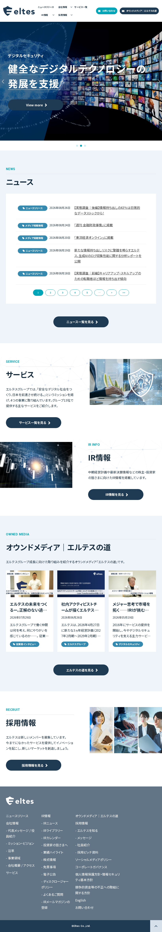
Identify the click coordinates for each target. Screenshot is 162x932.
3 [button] (62, 292)
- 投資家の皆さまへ (54, 845)
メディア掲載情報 (34, 225)
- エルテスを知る (86, 830)
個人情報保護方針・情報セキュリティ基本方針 (97, 877)
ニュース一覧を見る (80, 321)
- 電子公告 (48, 874)
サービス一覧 (81, 7)
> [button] (111, 292)
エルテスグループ (76, 644)
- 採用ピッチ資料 (86, 852)
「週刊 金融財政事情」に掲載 (93, 225)
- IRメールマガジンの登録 (55, 904)
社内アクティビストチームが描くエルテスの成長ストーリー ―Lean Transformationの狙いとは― (80, 607)
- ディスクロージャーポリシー (55, 884)
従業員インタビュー (26, 644)
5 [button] (87, 292)
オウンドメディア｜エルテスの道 (141, 10)
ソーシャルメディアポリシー (93, 859)
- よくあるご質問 (52, 894)
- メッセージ (83, 837)
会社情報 (62, 7)
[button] (77, 146)
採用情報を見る (32, 765)
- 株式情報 (48, 859)
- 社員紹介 (82, 845)
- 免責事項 (48, 866)
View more (34, 105)
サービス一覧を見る (32, 422)
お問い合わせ (108, 10)
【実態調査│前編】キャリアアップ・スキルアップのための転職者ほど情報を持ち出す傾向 (107, 276)
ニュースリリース (46, 7)
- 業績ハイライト (52, 852)
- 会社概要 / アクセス (20, 865)
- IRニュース (49, 823)
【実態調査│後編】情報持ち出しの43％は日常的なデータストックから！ (107, 210)
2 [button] (50, 292)
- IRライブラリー (52, 830)
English (80, 900)
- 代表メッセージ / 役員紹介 (20, 833)
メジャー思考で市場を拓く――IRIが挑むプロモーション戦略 (131, 607)
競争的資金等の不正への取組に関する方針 (97, 890)
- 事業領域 (13, 858)
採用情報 (62, 14)
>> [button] (123, 292)
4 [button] (74, 292)
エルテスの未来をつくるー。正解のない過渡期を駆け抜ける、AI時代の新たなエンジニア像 (29, 607)
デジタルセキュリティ (129, 644)
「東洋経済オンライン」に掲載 (93, 237)
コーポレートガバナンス (91, 866)
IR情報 (44, 14)
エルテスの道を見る (80, 670)
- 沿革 (10, 850)
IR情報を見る (114, 494)
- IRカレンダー (51, 837)
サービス (12, 872)
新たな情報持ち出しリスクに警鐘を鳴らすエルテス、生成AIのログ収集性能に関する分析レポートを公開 (107, 256)
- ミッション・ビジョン (20, 843)
